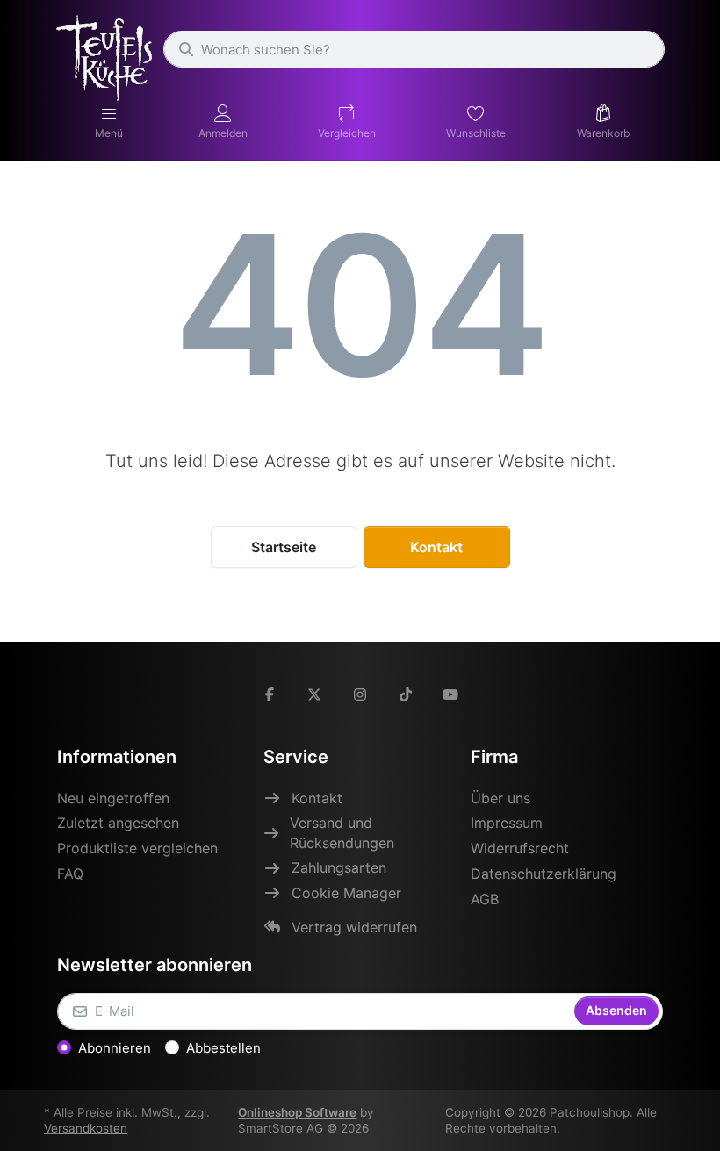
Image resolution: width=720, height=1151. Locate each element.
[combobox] (414, 49)
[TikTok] (405, 694)
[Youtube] (450, 694)
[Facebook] (269, 694)
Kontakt (436, 547)
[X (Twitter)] (315, 694)
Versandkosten (85, 1128)
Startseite (283, 547)
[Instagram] (360, 694)
